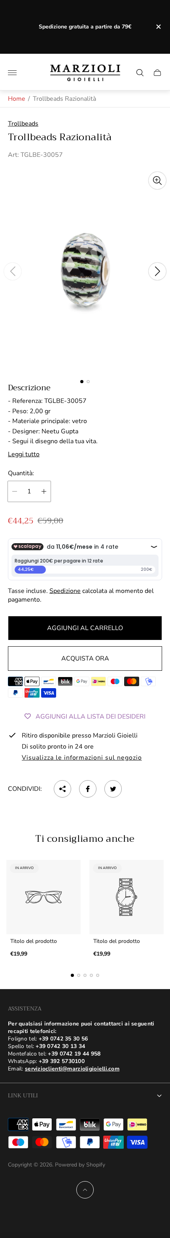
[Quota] (62, 789)
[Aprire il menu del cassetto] (12, 72)
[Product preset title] (43, 897)
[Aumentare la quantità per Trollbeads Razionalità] (44, 491)
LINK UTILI (23, 1095)
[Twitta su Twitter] (113, 789)
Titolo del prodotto (33, 941)
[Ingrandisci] (157, 180)
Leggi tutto (24, 454)
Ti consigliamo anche (85, 838)
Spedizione (65, 591)
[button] (81, 381)
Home (16, 98)
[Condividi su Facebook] (87, 789)
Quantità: (21, 473)
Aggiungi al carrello (85, 628)
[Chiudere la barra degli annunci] (158, 27)
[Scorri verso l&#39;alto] (85, 1189)
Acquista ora (85, 658)
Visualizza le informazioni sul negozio (82, 758)
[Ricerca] (140, 72)
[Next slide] (157, 271)
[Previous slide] (12, 271)
